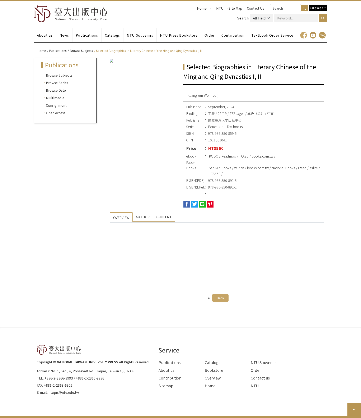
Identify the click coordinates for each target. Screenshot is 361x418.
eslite (313, 167)
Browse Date (56, 90)
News (64, 35)
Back (220, 297)
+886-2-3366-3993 (58, 378)
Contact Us (255, 8)
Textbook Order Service (272, 35)
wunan (239, 167)
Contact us (260, 378)
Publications (87, 35)
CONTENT (164, 216)
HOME (71, 13)
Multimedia (55, 97)
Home (202, 8)
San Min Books (220, 167)
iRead (302, 167)
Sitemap (166, 385)
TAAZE (244, 156)
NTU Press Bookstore (179, 35)
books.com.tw (262, 156)
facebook (303, 35)
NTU (220, 8)
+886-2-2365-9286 (90, 378)
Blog (322, 35)
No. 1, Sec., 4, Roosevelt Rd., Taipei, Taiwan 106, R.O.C (93, 370)
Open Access (55, 112)
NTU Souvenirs (140, 35)
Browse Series (57, 82)
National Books (283, 167)
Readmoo (228, 156)
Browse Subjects (81, 51)
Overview (213, 378)
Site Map (235, 8)
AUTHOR (143, 216)
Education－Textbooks (225, 126)
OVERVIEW (121, 217)
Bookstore (214, 370)
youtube (313, 35)
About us (45, 35)
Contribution (232, 35)
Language (317, 7)
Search (243, 18)
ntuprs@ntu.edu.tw (63, 392)
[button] (323, 18)
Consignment (56, 105)
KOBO (213, 156)
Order (210, 35)
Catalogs (112, 35)
